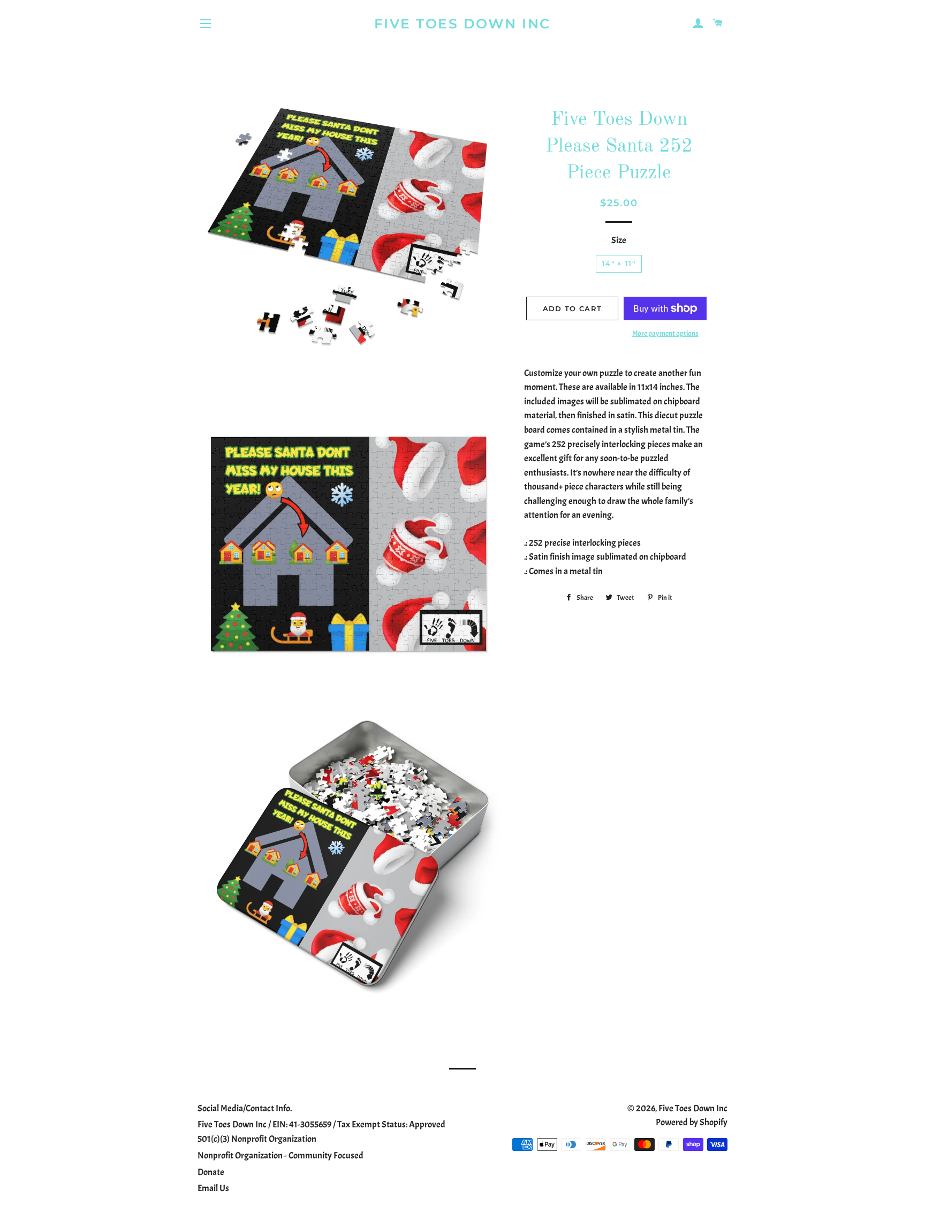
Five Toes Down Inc (462, 24)
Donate (211, 1172)
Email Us (213, 1188)
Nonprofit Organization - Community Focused (280, 1155)
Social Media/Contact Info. (245, 1108)
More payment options (665, 333)
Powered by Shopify (691, 1122)
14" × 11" (618, 263)
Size (618, 240)
